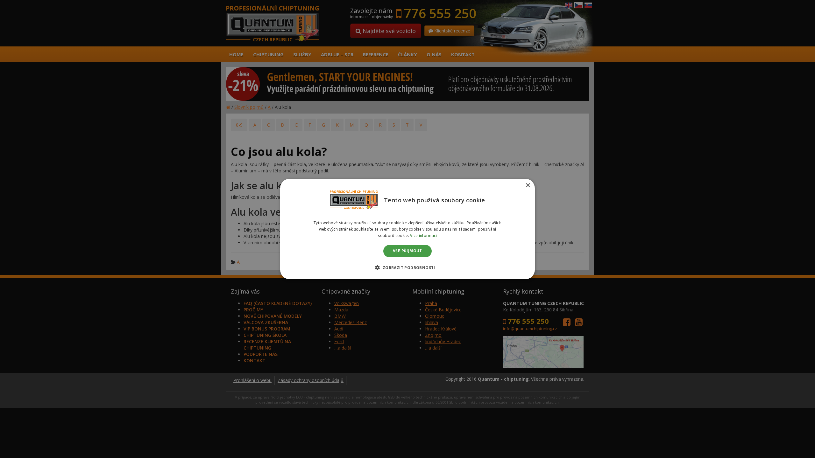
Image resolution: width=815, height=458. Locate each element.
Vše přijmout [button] (407, 251)
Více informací (423, 235)
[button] (407, 267)
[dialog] (407, 229)
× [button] (527, 185)
